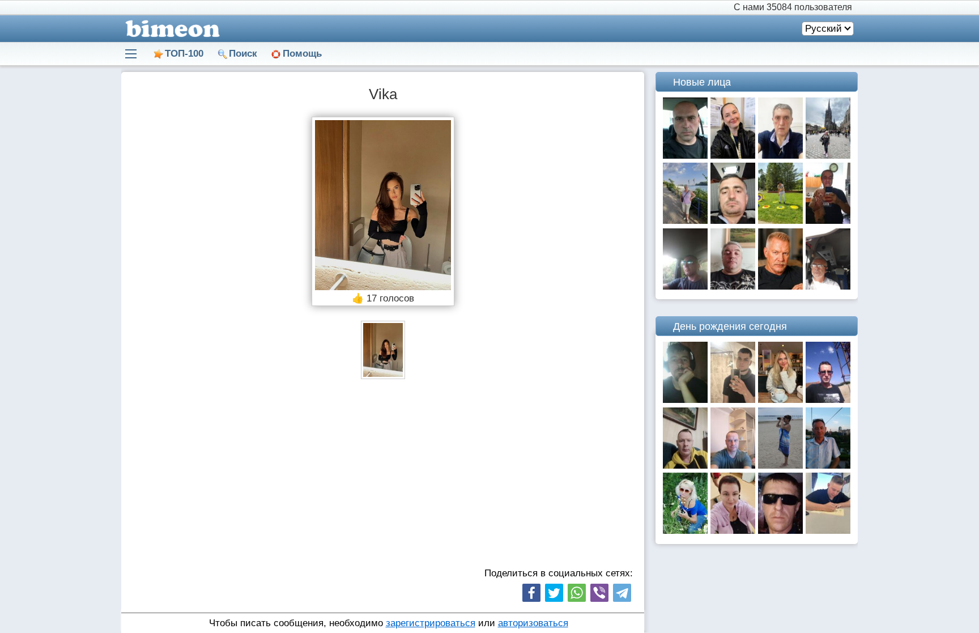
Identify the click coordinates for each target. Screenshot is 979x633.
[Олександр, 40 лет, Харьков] (685, 286)
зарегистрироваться (430, 623)
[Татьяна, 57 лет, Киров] (780, 465)
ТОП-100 (184, 53)
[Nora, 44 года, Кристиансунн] (732, 155)
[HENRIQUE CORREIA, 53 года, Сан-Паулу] (780, 155)
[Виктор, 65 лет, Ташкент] (780, 286)
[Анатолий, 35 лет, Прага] (828, 399)
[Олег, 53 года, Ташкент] (828, 465)
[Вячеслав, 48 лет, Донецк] (732, 465)
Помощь (302, 53)
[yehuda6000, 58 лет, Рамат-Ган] (828, 220)
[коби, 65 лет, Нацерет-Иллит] (828, 286)
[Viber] (599, 593)
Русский (823, 28)
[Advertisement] (383, 475)
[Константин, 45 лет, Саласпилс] (780, 220)
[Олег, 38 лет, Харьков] (685, 399)
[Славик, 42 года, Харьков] (780, 530)
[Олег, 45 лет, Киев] (685, 155)
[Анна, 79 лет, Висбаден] (685, 220)
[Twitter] (554, 593)
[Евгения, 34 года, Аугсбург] (780, 399)
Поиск (243, 53)
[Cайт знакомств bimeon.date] (170, 28)
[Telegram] (622, 593)
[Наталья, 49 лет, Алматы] (685, 530)
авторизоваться (533, 623)
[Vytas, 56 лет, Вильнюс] (685, 465)
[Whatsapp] (577, 593)
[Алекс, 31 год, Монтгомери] (828, 530)
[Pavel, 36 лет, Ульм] (732, 220)
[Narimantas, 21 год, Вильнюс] (732, 399)
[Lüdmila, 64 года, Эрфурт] (732, 530)
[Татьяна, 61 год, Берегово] (828, 155)
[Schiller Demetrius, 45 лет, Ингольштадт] (732, 286)
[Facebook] (531, 593)
